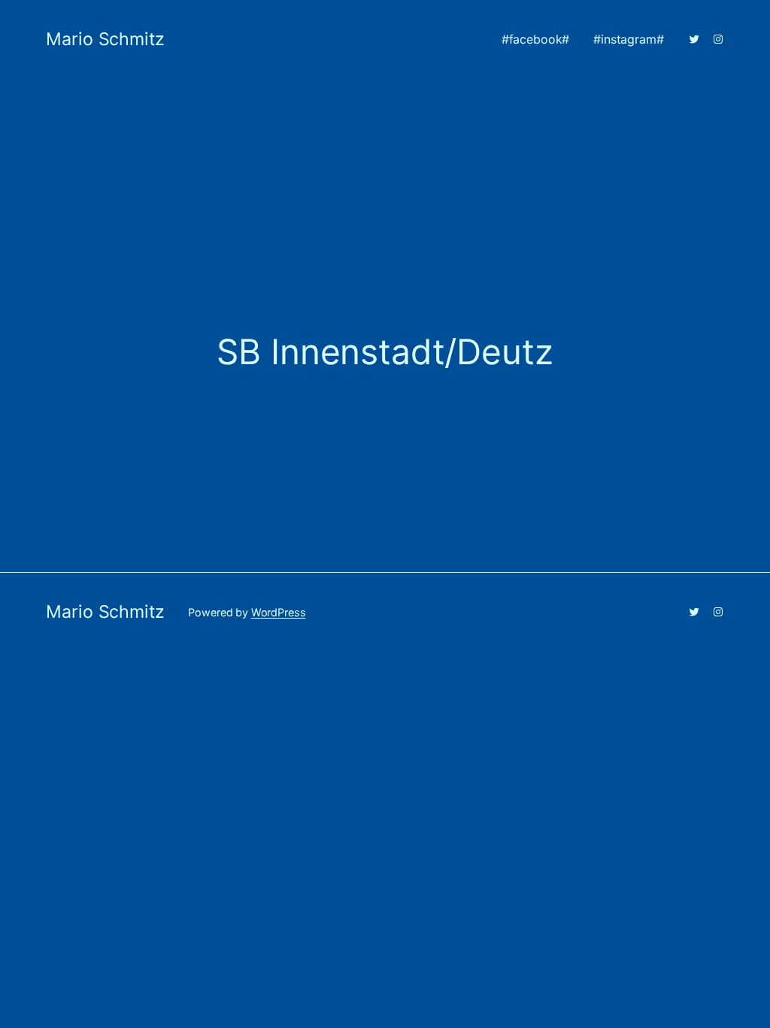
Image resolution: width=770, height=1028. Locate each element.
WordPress (278, 612)
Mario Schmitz (105, 39)
